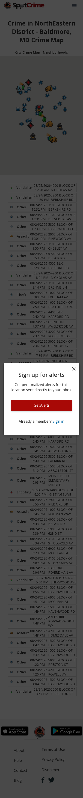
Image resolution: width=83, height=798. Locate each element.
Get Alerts (42, 405)
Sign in (58, 421)
